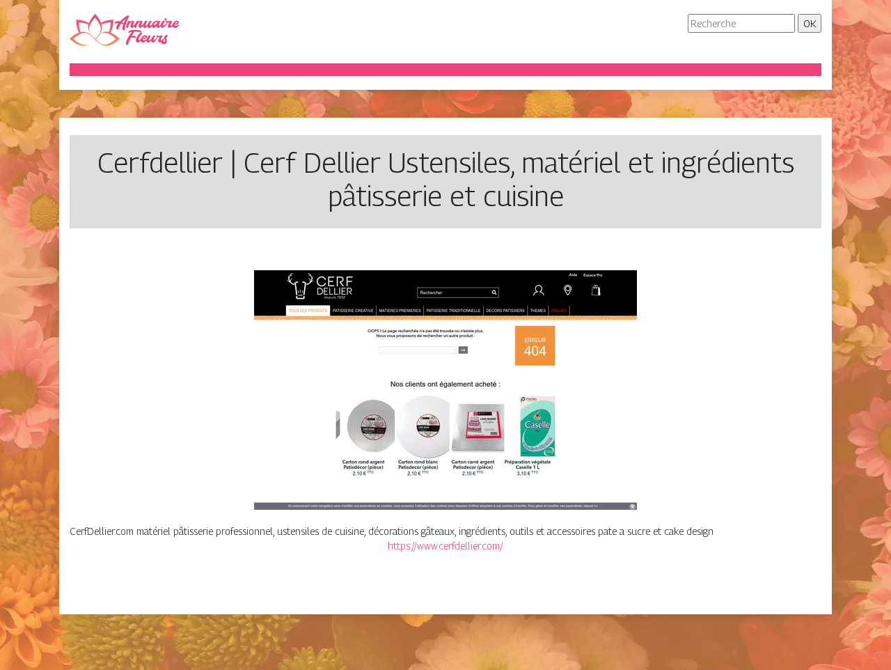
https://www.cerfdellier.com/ (445, 546)
